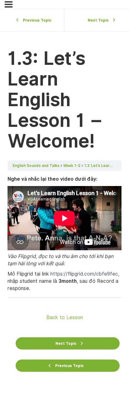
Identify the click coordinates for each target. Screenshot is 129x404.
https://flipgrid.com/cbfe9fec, (84, 274)
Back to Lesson (64, 317)
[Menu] (8, 4)
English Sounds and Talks (36, 165)
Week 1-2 (71, 165)
